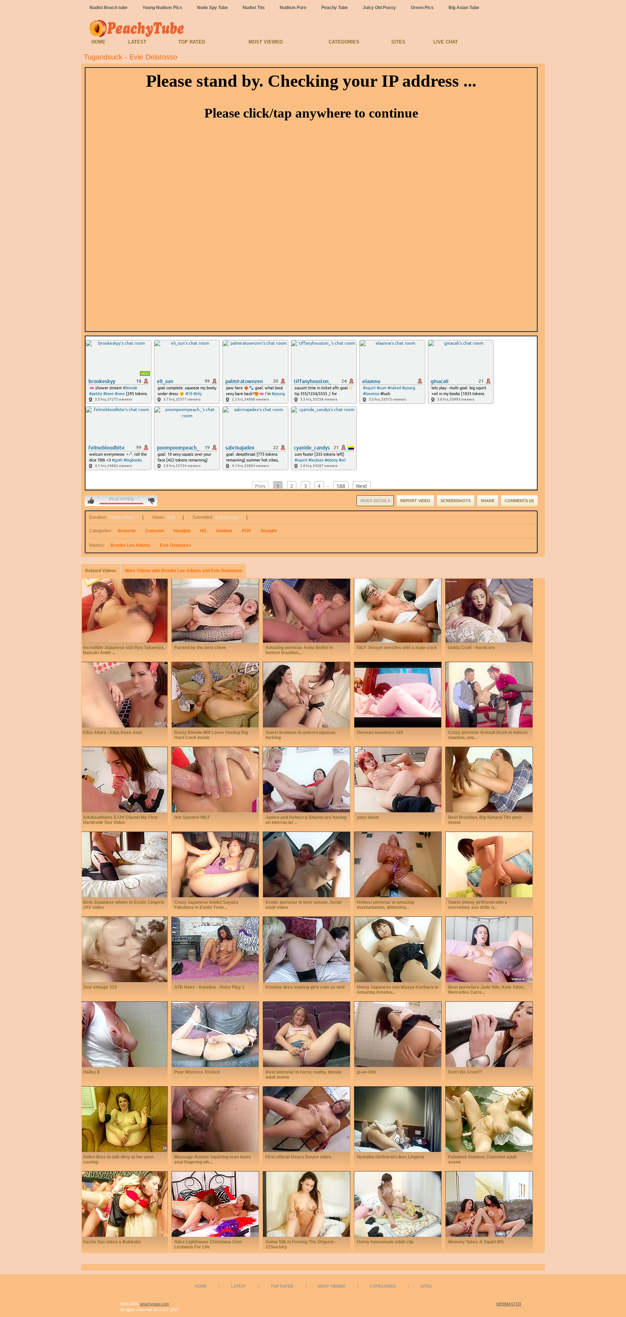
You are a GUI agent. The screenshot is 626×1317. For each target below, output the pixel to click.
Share (487, 501)
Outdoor (224, 530)
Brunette (127, 530)
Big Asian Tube (463, 7)
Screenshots (456, 501)
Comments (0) (519, 501)
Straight (268, 530)
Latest (137, 42)
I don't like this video (151, 500)
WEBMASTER (508, 1304)
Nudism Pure (293, 7)
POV (246, 530)
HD (203, 530)
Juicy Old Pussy (379, 7)
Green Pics (422, 7)
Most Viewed (266, 42)
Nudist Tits (254, 7)
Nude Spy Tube (212, 7)
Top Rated (191, 42)
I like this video (91, 500)
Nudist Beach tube (108, 7)
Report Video (415, 501)
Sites (398, 42)
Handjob (182, 530)
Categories (344, 42)
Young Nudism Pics (162, 7)
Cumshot (154, 530)
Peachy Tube (334, 7)
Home (98, 42)
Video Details (375, 501)
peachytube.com (154, 1304)
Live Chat (445, 42)
